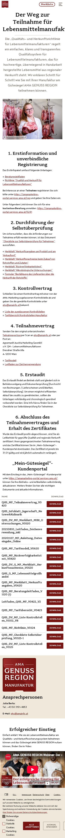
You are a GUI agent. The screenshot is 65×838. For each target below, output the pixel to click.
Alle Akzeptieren (32, 826)
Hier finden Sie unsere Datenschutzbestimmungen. (25, 812)
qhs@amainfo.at (11, 305)
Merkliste (47, 4)
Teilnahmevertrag (12, 335)
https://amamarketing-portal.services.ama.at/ (33, 478)
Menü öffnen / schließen (61, 4)
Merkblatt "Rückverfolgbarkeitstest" (23, 266)
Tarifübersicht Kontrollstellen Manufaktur (26, 315)
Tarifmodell (10, 360)
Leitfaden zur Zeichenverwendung (23, 364)
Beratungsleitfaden (15, 176)
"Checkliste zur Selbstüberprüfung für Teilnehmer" (29, 241)
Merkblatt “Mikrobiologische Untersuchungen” (28, 270)
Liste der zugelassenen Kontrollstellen (25, 311)
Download (55, 504)
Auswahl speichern (51, 826)
